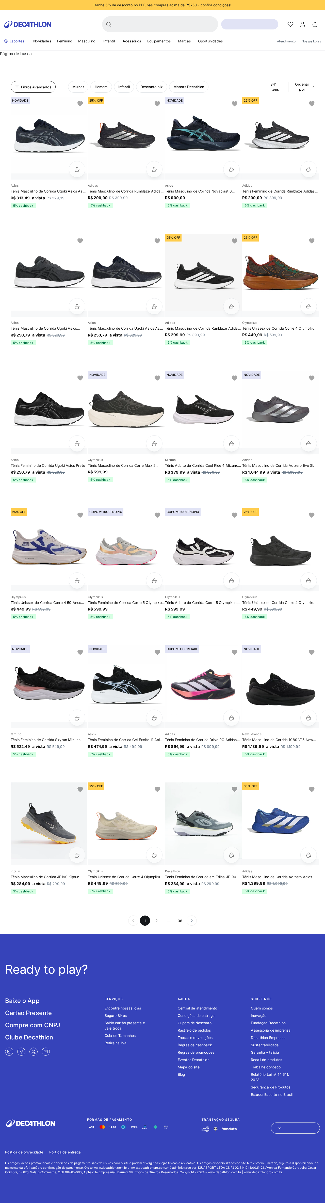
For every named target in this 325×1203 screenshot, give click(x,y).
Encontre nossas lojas (123, 1008)
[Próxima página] (192, 921)
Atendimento (286, 41)
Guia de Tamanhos (120, 1035)
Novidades (42, 41)
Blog (181, 1074)
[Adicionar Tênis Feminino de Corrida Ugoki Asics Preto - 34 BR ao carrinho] (77, 443)
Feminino (64, 41)
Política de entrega (65, 1152)
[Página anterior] (133, 921)
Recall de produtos (266, 1059)
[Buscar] (109, 24)
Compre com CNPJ (32, 1025)
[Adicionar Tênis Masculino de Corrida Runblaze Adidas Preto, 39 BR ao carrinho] (154, 169)
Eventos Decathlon (193, 1059)
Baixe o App (22, 1000)
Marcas (184, 41)
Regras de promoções (196, 1052)
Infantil (109, 41)
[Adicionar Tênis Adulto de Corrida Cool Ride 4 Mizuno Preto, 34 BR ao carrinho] (231, 443)
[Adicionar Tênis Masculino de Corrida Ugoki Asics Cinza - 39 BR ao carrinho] (77, 306)
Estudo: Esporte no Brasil (271, 1094)
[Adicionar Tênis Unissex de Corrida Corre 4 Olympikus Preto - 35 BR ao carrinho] (308, 580)
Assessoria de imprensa (271, 1030)
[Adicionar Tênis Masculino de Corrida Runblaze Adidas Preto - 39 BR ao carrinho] (231, 306)
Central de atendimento (197, 1008)
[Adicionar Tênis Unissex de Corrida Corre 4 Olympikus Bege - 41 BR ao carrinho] (154, 855)
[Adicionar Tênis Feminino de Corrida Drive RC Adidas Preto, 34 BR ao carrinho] (231, 718)
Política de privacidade (24, 1152)
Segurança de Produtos (270, 1087)
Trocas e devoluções (195, 1037)
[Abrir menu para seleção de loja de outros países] (295, 1128)
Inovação (258, 1015)
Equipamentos (159, 41)
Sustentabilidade (265, 1045)
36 (180, 921)
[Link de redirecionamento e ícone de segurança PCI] (216, 1129)
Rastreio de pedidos (194, 1030)
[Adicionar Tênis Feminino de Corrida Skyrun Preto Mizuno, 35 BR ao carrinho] (77, 718)
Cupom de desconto (195, 1023)
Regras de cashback (195, 1045)
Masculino (86, 41)
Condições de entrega (196, 1015)
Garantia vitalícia (265, 1052)
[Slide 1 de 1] (49, 135)
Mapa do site (189, 1067)
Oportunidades (210, 41)
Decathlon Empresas (268, 1037)
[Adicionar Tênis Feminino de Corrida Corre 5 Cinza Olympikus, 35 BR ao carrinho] (154, 580)
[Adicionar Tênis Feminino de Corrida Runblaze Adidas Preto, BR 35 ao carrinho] (308, 169)
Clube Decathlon (29, 1037)
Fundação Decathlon (268, 1023)
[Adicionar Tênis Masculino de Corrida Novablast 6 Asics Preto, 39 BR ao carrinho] (231, 169)
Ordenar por (302, 86)
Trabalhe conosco (266, 1067)
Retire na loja (115, 1043)
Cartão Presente (28, 1013)
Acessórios (132, 41)
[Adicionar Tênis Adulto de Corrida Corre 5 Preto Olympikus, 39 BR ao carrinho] (231, 580)
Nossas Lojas (311, 41)
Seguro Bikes (116, 1015)
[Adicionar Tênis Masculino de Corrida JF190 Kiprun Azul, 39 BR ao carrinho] (77, 855)
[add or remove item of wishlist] (80, 104)
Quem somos (262, 1008)
